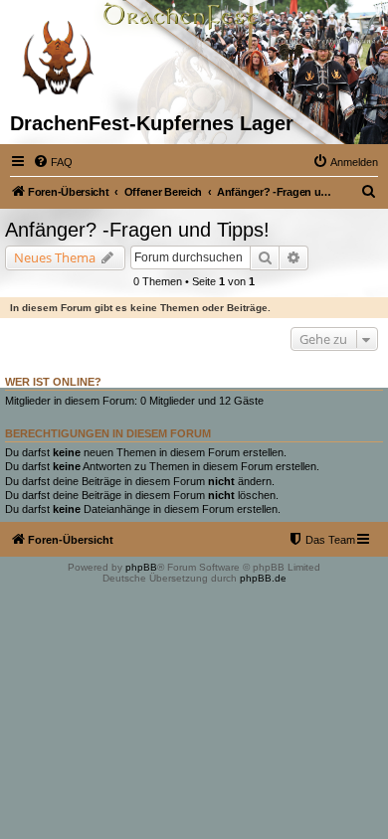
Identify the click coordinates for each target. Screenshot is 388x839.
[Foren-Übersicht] (57, 55)
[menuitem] (53, 162)
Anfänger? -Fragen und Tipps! (137, 230)
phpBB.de (263, 578)
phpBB (141, 567)
